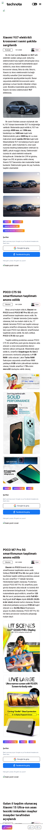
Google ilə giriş (23, 248)
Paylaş (8, 827)
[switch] (34, 4)
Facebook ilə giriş (23, 254)
